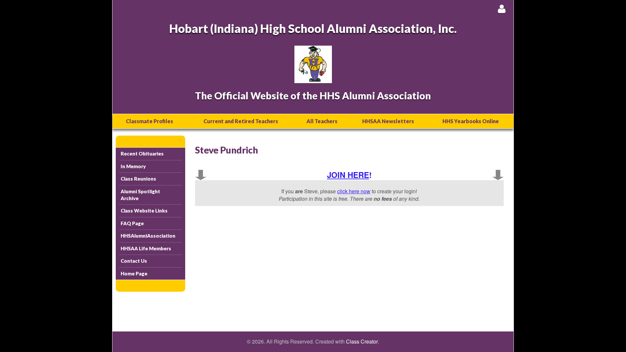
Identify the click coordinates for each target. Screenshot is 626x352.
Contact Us (134, 261)
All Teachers (321, 121)
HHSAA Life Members (146, 248)
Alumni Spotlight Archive (140, 194)
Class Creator (362, 341)
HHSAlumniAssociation (148, 236)
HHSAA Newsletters (388, 121)
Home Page (134, 273)
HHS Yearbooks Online (470, 121)
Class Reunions (138, 179)
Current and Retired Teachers (240, 121)
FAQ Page (132, 223)
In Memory (133, 166)
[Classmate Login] (501, 8)
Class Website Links (144, 210)
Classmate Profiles (149, 121)
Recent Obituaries (142, 153)
